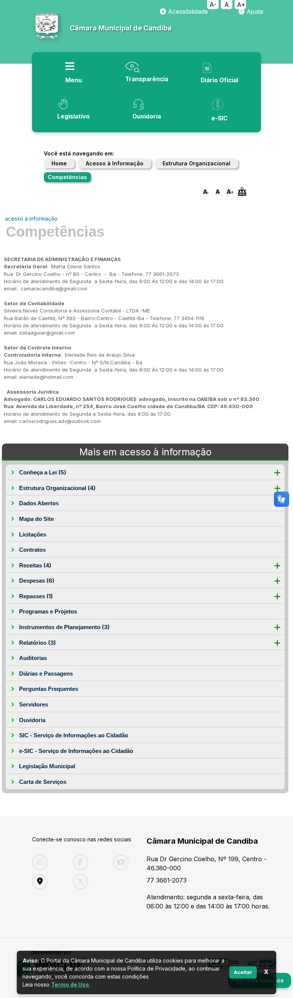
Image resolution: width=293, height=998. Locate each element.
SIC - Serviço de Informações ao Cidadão (73, 735)
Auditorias (33, 658)
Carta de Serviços (42, 782)
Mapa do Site (36, 519)
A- (212, 4)
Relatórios (37, 642)
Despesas (36, 580)
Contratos (32, 549)
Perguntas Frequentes (48, 689)
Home (59, 163)
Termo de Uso (70, 984)
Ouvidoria (32, 720)
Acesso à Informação (114, 163)
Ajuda (254, 11)
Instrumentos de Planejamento (64, 627)
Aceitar (243, 972)
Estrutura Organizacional (196, 163)
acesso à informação (31, 218)
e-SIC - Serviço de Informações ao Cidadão (76, 751)
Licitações (32, 534)
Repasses (36, 596)
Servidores (33, 704)
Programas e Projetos (48, 611)
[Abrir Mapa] (46, 881)
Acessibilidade (187, 11)
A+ (241, 4)
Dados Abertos (39, 503)
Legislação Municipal (47, 766)
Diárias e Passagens (46, 673)
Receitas (35, 565)
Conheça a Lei (42, 472)
